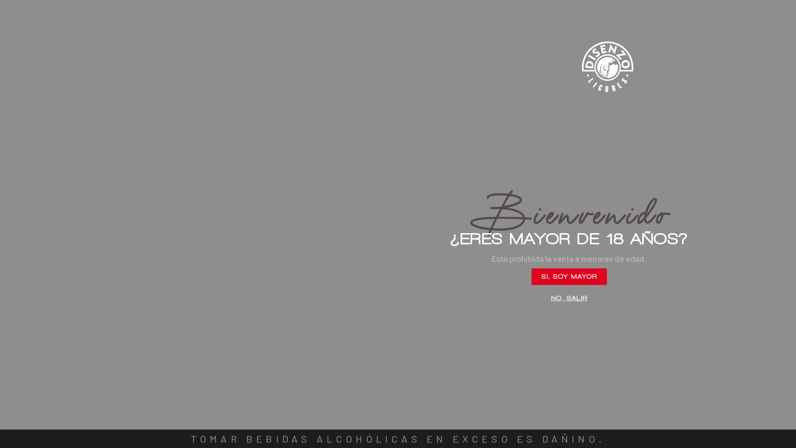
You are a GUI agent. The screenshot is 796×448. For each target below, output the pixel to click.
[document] (398, 224)
